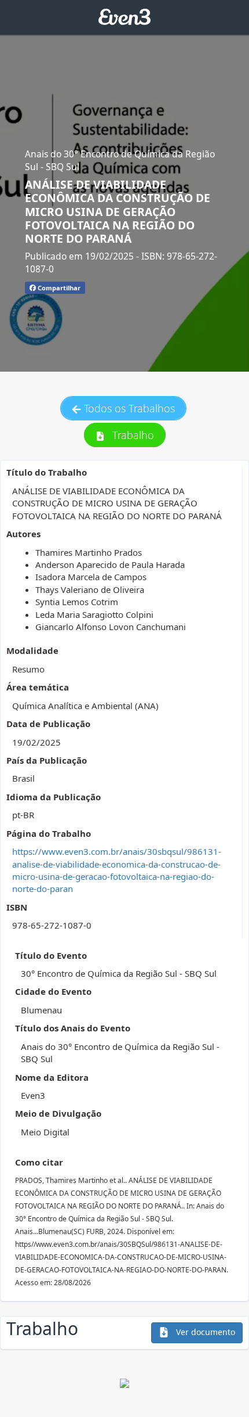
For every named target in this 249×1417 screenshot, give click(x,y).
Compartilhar (58, 287)
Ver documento (204, 1331)
